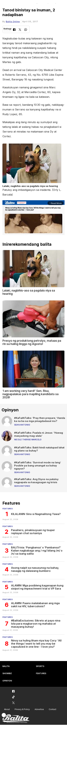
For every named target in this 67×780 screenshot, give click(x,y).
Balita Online (13, 21)
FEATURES (41, 673)
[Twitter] (20, 30)
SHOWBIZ (7, 673)
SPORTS (40, 666)
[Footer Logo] (15, 718)
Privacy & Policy (22, 709)
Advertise (39, 709)
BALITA (6, 666)
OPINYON (7, 680)
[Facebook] (14, 30)
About (7, 709)
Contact (52, 709)
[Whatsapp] (25, 30)
